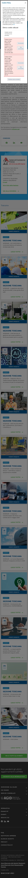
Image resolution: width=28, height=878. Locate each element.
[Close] (25, 3)
